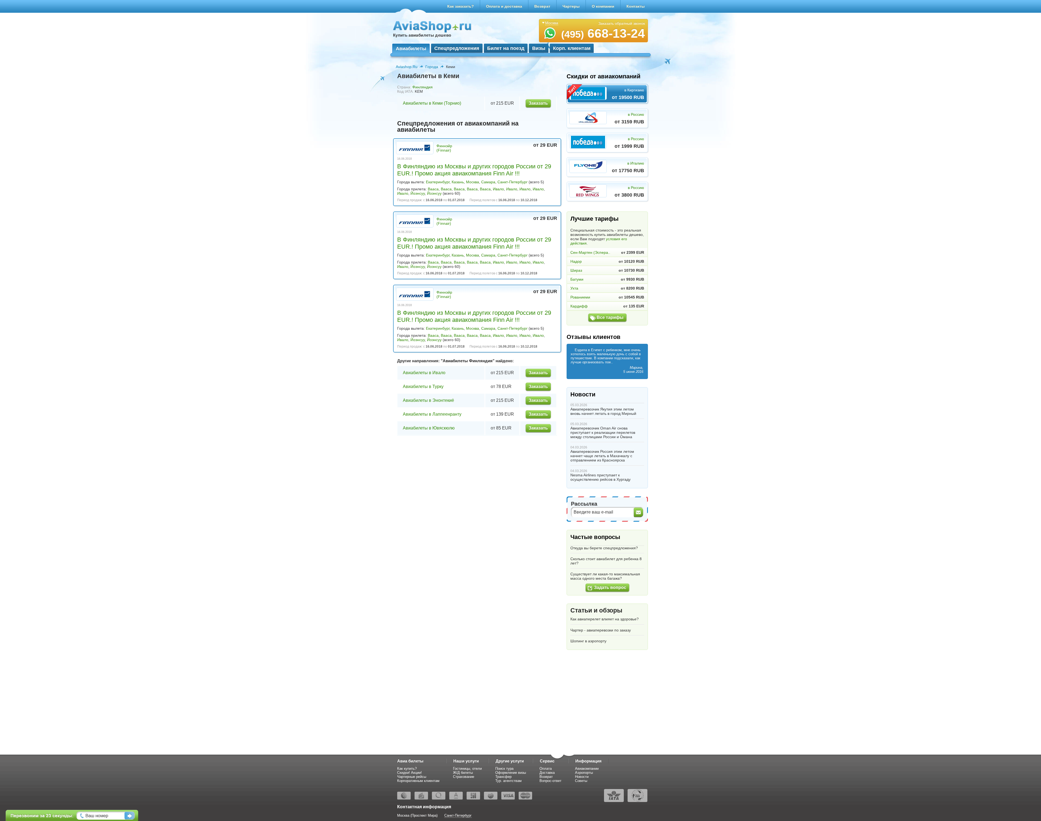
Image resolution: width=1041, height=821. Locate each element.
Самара (488, 182)
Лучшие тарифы (594, 218)
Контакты (635, 6)
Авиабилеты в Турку (423, 386)
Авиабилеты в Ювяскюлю (429, 428)
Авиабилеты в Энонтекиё (428, 400)
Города (431, 67)
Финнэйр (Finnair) (444, 148)
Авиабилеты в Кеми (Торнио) (432, 103)
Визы (538, 48)
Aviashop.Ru (406, 67)
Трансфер (503, 777)
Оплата (545, 769)
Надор (576, 261)
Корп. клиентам (571, 48)
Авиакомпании (587, 769)
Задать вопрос (610, 587)
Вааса (433, 189)
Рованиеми (580, 297)
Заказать (538, 103)
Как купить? (407, 769)
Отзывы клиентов (594, 336)
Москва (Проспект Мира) (417, 815)
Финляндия (422, 87)
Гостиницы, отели (467, 769)
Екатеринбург (437, 182)
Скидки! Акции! (409, 773)
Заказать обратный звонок (621, 23)
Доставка (547, 773)
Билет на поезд (505, 48)
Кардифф (579, 306)
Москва (472, 182)
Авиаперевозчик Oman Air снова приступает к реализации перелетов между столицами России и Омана (602, 432)
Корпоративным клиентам (418, 781)
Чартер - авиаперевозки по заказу (600, 630)
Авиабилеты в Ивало (424, 372)
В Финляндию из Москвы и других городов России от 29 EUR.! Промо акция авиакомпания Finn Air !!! (474, 170)
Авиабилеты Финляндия (468, 360)
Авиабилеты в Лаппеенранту (432, 414)
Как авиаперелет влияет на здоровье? (604, 619)
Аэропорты (584, 773)
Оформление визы (510, 773)
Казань (458, 182)
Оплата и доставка (504, 6)
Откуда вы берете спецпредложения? (604, 548)
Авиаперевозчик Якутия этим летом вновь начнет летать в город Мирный (603, 411)
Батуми (576, 279)
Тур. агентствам (508, 781)
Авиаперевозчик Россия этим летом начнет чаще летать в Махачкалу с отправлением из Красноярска (602, 455)
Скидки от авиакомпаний (604, 76)
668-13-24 (603, 33)
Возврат (542, 6)
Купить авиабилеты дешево (422, 35)
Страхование (463, 777)
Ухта (574, 288)
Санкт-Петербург (512, 182)
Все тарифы (610, 317)
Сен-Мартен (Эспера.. (590, 252)
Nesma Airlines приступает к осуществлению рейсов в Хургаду (600, 477)
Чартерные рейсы (411, 777)
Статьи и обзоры (596, 610)
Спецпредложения (456, 48)
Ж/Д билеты (463, 773)
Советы (581, 781)
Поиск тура (504, 769)
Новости (583, 394)
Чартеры (571, 6)
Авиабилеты (411, 48)
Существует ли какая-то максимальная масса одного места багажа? (605, 576)
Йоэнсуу (417, 193)
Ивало (498, 189)
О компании (603, 6)
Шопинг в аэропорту (588, 641)
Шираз (576, 270)
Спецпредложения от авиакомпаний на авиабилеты (458, 126)
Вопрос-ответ (550, 781)
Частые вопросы (595, 537)
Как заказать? (460, 6)
